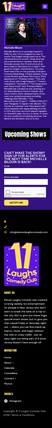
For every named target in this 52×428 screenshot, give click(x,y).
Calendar (9, 368)
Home (7, 357)
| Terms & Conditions (22, 415)
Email (7, 166)
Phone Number (11, 177)
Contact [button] (9, 378)
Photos (8, 383)
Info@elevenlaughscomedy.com (29, 232)
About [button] (8, 362)
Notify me (16, 202)
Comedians (10, 373)
